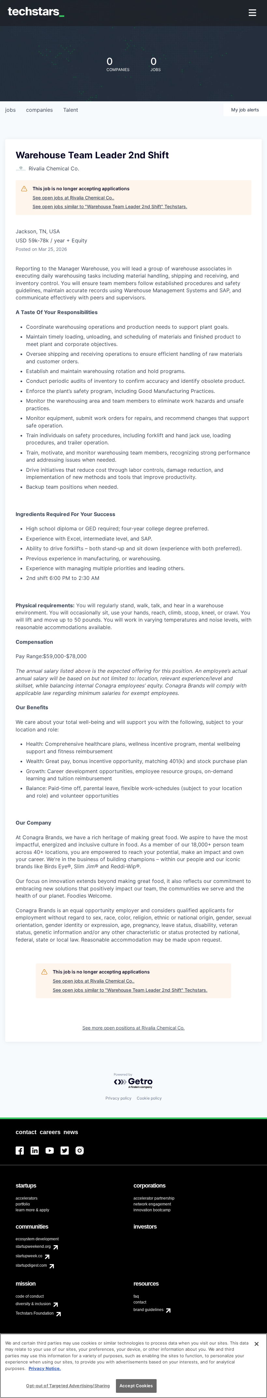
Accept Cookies (136, 1385)
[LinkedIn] (38, 1154)
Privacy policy (118, 1098)
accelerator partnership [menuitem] (154, 1198)
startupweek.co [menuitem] (29, 1256)
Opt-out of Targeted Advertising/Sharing (68, 1385)
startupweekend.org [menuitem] (33, 1246)
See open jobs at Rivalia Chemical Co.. (73, 197)
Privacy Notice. (45, 1368)
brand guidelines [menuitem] (148, 1309)
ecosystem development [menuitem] (37, 1239)
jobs (10, 110)
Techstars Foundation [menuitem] (35, 1313)
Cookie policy (149, 1098)
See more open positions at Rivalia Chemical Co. (133, 1027)
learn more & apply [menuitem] (32, 1210)
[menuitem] (253, 13)
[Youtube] (53, 1154)
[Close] (256, 1344)
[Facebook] (23, 1154)
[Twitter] (68, 1154)
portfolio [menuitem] (23, 1204)
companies (39, 110)
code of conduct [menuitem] (30, 1296)
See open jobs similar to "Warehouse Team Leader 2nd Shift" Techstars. (110, 206)
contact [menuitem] (140, 1302)
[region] (133, 1365)
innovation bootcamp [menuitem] (152, 1210)
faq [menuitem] (136, 1296)
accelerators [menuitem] (26, 1198)
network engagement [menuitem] (152, 1204)
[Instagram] (83, 1154)
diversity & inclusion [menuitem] (33, 1304)
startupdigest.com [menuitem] (31, 1265)
